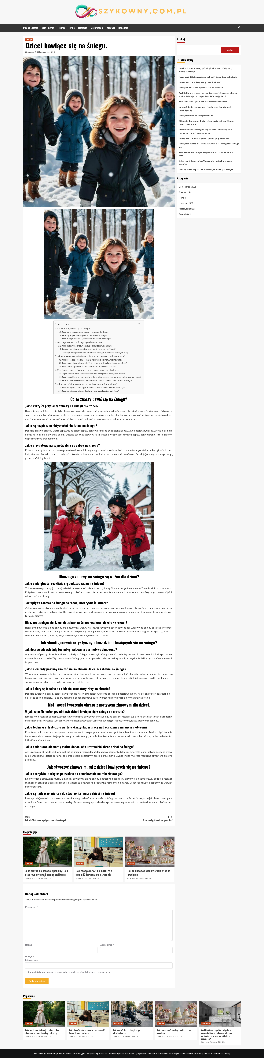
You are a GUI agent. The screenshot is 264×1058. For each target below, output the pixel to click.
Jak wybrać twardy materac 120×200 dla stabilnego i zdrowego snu (209, 145)
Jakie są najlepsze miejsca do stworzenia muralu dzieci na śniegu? (90, 391)
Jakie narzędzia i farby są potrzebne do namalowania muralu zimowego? (93, 387)
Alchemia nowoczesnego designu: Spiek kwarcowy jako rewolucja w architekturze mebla (205, 131)
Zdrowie (111, 28)
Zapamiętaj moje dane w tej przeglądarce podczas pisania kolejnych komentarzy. (69, 972)
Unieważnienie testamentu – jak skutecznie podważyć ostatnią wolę (205, 108)
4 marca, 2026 (216, 1042)
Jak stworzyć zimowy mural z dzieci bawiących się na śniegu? (87, 384)
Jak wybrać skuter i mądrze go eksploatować (200, 82)
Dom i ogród (48, 28)
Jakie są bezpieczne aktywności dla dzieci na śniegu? (84, 335)
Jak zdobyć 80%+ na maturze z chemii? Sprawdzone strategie (94, 873)
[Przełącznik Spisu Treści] (138, 324)
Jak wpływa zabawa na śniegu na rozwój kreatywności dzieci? (89, 349)
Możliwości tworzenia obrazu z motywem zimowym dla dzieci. (88, 370)
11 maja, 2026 (91, 878)
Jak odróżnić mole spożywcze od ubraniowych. (46, 818)
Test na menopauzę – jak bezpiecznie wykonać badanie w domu (206, 154)
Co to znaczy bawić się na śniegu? (73, 328)
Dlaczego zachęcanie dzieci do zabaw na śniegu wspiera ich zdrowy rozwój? (95, 352)
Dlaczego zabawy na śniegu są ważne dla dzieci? (81, 342)
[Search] (239, 27)
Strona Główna (30, 28)
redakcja (31, 52)
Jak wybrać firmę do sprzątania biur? (196, 115)
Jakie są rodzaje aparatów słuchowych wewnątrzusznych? (206, 169)
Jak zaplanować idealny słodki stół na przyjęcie (148, 873)
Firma (72, 28)
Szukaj (181, 39)
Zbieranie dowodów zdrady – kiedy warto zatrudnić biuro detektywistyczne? (206, 122)
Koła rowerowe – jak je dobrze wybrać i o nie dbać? (203, 101)
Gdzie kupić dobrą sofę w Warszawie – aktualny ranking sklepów (205, 162)
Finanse (61, 28)
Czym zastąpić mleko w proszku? (157, 818)
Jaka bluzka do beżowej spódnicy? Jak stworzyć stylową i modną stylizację (46, 873)
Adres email (107, 944)
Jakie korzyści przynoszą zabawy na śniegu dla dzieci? (85, 332)
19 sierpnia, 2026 (41, 878)
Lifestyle (82, 28)
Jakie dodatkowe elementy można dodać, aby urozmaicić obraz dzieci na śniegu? (97, 380)
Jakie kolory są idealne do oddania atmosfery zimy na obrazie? (89, 366)
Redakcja (123, 28)
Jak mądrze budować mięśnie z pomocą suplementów (204, 138)
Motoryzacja (97, 28)
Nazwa (29, 944)
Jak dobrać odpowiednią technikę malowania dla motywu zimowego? (92, 360)
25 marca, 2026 (143, 878)
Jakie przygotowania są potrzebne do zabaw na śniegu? (86, 338)
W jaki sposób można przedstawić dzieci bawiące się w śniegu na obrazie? (94, 373)
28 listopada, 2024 (43, 52)
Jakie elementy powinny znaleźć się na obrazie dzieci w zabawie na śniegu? (94, 363)
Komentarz (31, 907)
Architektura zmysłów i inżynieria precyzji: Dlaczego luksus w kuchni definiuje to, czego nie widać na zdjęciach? (208, 94)
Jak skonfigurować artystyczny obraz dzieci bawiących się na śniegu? (91, 356)
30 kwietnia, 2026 (129, 1036)
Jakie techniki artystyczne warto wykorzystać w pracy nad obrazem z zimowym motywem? (101, 377)
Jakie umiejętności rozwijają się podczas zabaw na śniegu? (87, 346)
